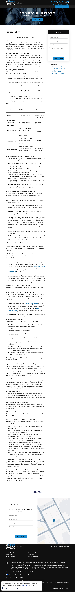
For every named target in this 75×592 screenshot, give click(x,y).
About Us (23, 6)
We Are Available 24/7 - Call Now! (60, 1)
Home (11, 6)
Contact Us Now (37, 19)
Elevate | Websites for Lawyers (60, 588)
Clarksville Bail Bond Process (59, 67)
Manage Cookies (31, 574)
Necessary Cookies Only (19, 588)
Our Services (37, 6)
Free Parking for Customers (61, 4)
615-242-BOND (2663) (62, 3)
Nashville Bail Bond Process (58, 68)
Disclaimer (56, 546)
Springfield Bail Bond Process (59, 70)
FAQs (50, 6)
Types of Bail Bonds (56, 71)
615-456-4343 (35, 558)
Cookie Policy (12, 271)
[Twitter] (7, 563)
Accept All (6, 588)
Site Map (61, 546)
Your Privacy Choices (32, 303)
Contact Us (62, 6)
